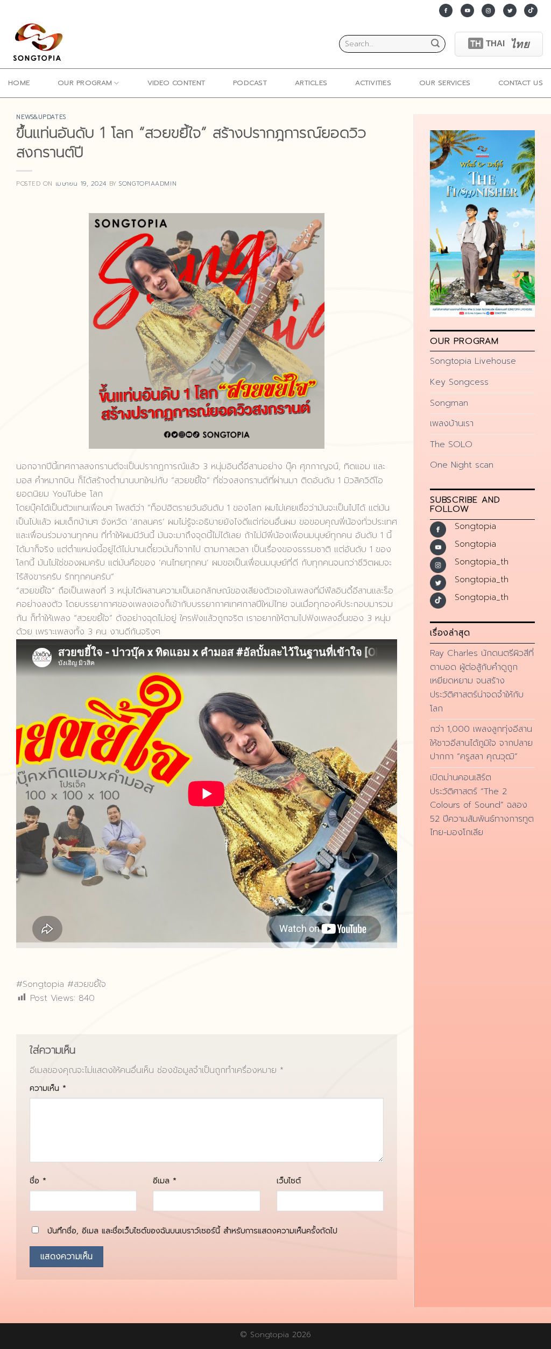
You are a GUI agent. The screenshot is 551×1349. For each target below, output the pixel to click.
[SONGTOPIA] (40, 44)
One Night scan (461, 464)
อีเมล (164, 1180)
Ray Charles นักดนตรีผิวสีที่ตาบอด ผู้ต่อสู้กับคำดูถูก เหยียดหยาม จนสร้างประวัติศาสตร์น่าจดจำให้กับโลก (482, 681)
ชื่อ (38, 1180)
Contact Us (520, 82)
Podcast (250, 82)
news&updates (41, 117)
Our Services (444, 82)
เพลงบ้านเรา (452, 423)
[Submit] (435, 44)
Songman (449, 403)
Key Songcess (459, 382)
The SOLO (451, 444)
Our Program (85, 82)
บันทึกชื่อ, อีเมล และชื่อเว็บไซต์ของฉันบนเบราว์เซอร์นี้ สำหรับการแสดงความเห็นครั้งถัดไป (192, 1231)
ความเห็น (48, 1088)
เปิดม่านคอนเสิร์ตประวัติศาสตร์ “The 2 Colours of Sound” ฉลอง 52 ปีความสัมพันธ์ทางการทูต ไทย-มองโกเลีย (482, 805)
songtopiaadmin (147, 183)
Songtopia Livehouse (473, 361)
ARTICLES (311, 82)
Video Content (176, 82)
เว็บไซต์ (289, 1180)
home (19, 82)
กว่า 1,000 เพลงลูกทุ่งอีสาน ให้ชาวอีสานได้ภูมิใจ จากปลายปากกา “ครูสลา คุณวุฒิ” (481, 743)
